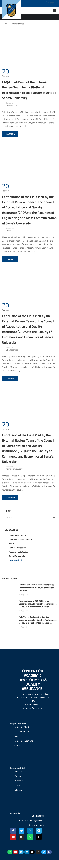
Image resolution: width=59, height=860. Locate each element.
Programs (18, 776)
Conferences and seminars (20, 539)
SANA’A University (32, 705)
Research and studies (18, 552)
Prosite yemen (37, 708)
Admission (18, 790)
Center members (21, 727)
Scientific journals (17, 556)
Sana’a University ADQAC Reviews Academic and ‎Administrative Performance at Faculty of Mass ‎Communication (38, 604)
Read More (10, 134)
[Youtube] (13, 837)
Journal (17, 785)
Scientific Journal (21, 731)
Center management (23, 741)
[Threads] (39, 837)
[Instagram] (21, 837)
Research (18, 781)
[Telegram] (39, 831)
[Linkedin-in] (30, 831)
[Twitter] (21, 831)
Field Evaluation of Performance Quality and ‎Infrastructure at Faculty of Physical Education (36, 588)
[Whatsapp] (30, 837)
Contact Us (19, 746)
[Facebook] (49, 852)
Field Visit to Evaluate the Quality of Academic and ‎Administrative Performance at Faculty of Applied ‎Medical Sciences (38, 620)
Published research (17, 548)
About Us (18, 736)
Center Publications (17, 535)
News (8, 469)
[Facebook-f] (13, 831)
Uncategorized (12, 105)
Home (4, 23)
